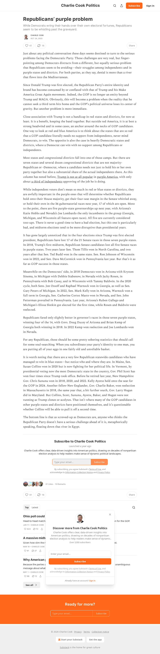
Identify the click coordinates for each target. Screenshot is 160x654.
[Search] (115, 5)
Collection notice (100, 631)
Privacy (78, 631)
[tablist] (31, 507)
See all (29, 585)
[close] (110, 514)
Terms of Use (95, 568)
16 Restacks (60, 484)
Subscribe (134, 5)
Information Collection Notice (79, 571)
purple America (107, 177)
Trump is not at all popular (75, 177)
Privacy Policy (103, 571)
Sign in (150, 5)
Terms (86, 631)
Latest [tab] (35, 507)
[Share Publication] (121, 5)
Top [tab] (27, 507)
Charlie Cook (37, 35)
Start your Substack (71, 639)
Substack (64, 647)
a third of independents (46, 181)
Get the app (95, 639)
